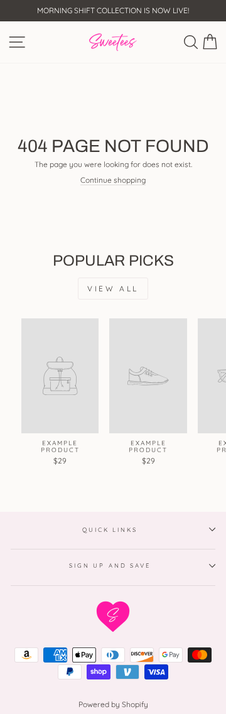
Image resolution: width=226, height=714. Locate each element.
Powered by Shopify (113, 704)
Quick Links (109, 529)
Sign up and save (110, 565)
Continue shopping (113, 180)
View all (113, 288)
